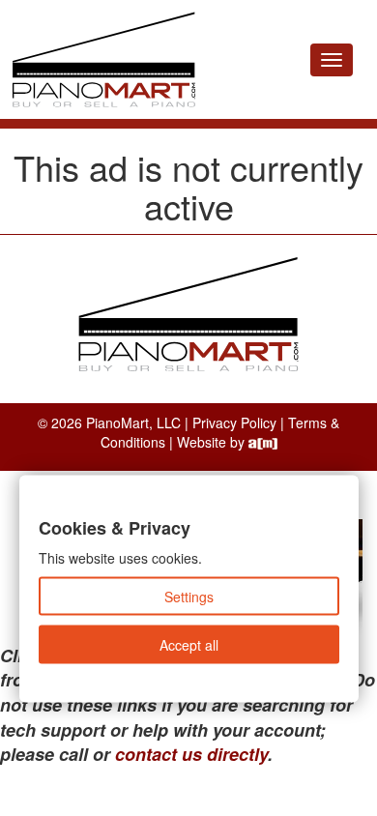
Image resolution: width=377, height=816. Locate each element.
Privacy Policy (234, 422)
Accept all (189, 645)
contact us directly (191, 754)
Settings (189, 596)
